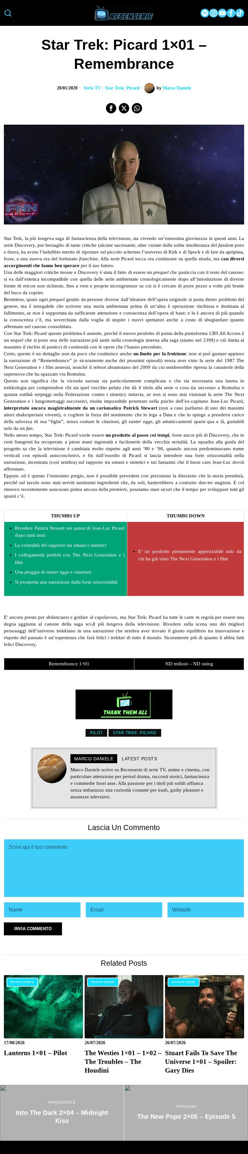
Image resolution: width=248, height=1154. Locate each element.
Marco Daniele (177, 88)
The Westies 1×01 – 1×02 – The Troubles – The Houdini (123, 1062)
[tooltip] (205, 13)
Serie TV (92, 88)
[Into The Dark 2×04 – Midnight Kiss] (62, 1112)
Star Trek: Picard (122, 88)
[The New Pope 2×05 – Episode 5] (186, 1112)
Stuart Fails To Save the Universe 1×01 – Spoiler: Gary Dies (201, 1062)
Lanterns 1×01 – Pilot (35, 1053)
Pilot (96, 733)
